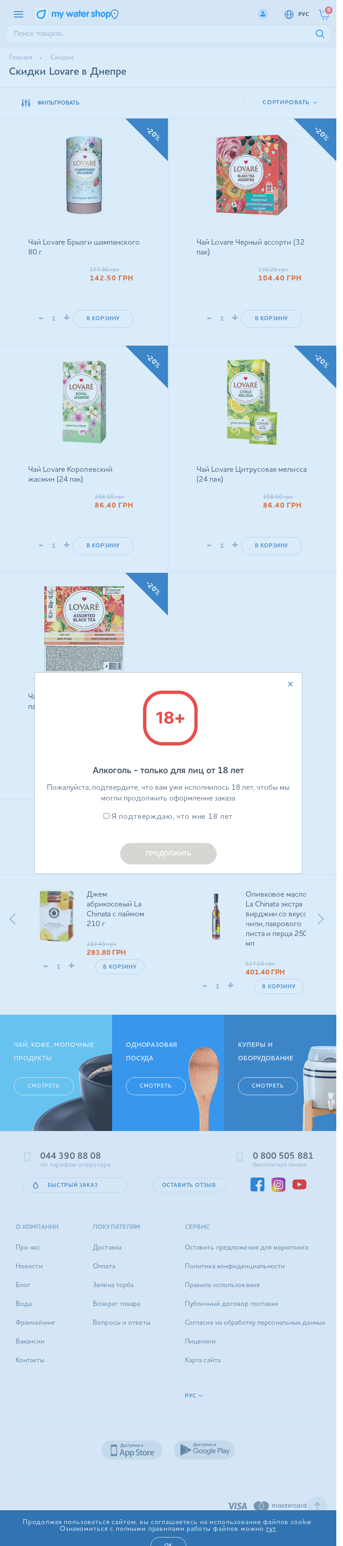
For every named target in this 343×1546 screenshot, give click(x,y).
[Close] (290, 684)
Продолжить (168, 854)
